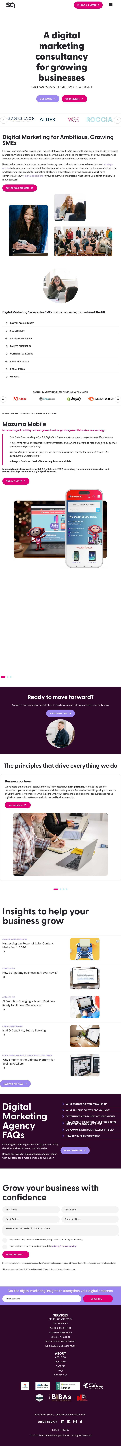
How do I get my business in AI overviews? (30, 972)
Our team (60, 1362)
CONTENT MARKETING (60, 1332)
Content (6, 939)
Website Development (43, 1055)
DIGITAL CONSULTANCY (60, 1319)
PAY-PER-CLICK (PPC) (61, 1328)
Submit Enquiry (14, 1254)
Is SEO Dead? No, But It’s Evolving (24, 1030)
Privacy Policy (110, 1263)
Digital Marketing (19, 939)
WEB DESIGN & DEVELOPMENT (60, 1346)
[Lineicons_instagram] (75, 1422)
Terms (55, 1430)
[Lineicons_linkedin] (63, 1422)
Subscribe (96, 1298)
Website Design (26, 1055)
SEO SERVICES (60, 1323)
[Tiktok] (81, 1422)
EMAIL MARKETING (60, 1337)
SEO (13, 968)
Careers (60, 1366)
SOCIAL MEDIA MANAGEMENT (60, 1341)
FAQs (60, 1370)
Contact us (60, 1375)
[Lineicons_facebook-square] (69, 1422)
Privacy (65, 1430)
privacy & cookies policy (64, 1246)
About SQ (60, 1357)
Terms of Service (63, 1269)
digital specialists (33, 175)
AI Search (6, 968)
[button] (111, 4)
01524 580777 (47, 1422)
